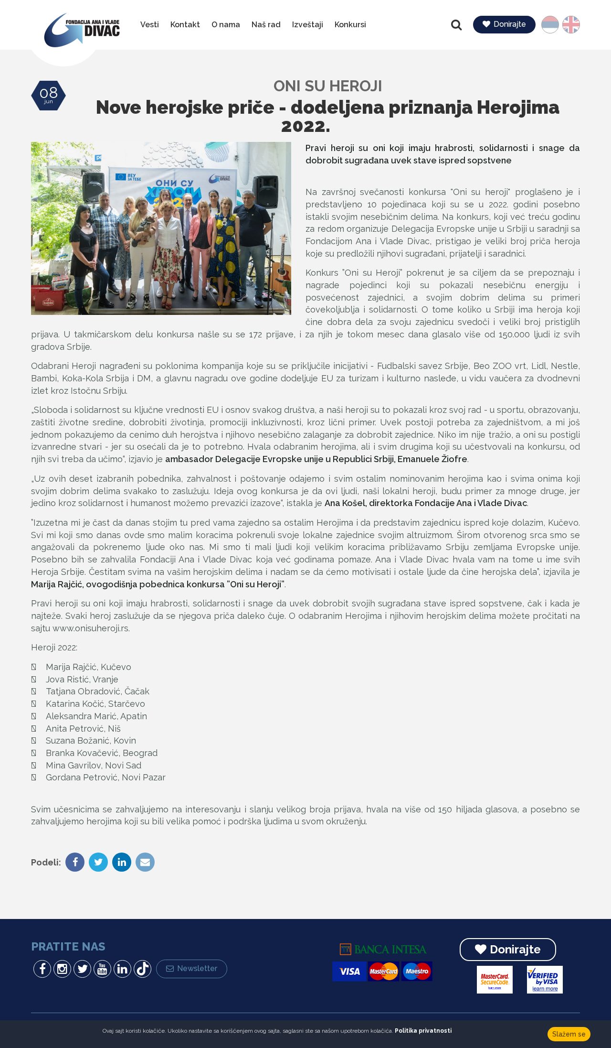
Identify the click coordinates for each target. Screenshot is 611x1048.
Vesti (149, 24)
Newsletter (197, 968)
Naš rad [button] (266, 24)
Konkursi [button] (350, 24)
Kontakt (185, 24)
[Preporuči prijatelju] (144, 863)
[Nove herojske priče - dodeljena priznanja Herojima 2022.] (161, 228)
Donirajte (510, 24)
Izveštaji (307, 24)
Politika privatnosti (423, 1030)
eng (568, 25)
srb (554, 25)
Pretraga (457, 25)
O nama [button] (225, 24)
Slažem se (569, 1034)
